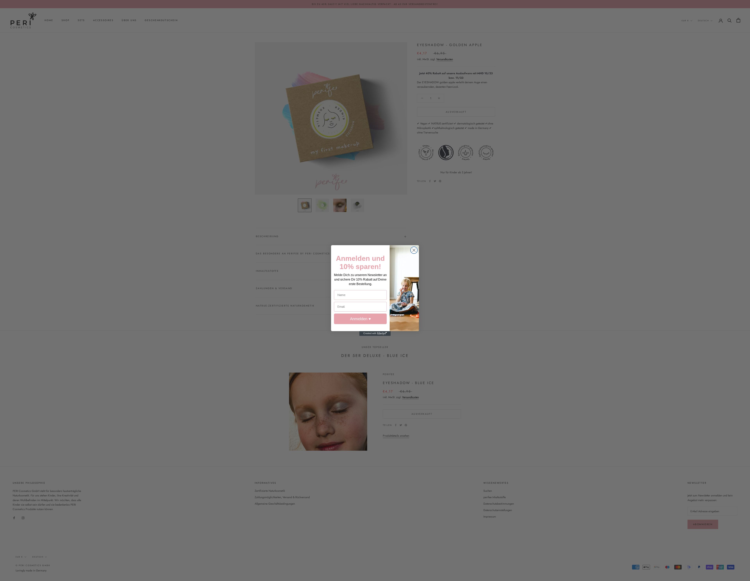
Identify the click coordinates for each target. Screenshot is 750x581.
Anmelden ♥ (360, 319)
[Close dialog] (414, 250)
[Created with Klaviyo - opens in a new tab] (375, 333)
